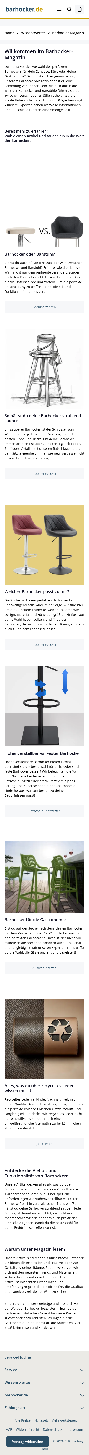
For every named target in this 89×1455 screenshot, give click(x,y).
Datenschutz (52, 1429)
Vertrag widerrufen (27, 1441)
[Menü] (59, 9)
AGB (9, 1429)
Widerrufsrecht (27, 1429)
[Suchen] (69, 9)
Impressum (74, 1429)
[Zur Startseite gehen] (24, 9)
